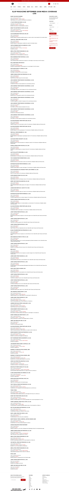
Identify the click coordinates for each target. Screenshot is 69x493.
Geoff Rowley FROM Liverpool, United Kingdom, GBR (23, 419)
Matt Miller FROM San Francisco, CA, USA (20, 407)
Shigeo (16, 82)
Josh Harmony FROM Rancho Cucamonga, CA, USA (22, 80)
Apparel (19, 6)
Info (54, 6)
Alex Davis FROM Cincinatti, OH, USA (19, 138)
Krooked (23, 444)
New (11, 6)
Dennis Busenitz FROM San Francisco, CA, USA (21, 332)
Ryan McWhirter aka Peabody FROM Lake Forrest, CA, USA (24, 169)
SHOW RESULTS (52, 33)
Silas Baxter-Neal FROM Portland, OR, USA (21, 120)
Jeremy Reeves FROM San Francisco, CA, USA (21, 74)
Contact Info (44, 479)
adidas (23, 334)
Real (23, 24)
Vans (23, 421)
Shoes (24, 6)
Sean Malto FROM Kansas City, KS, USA (19, 366)
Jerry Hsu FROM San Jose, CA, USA (18, 320)
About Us (43, 476)
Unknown (16, 24)
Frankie (16, 294)
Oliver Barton (17, 369)
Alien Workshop (25, 30)
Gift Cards (50, 6)
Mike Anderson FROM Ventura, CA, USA (20, 56)
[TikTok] (34, 489)
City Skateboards (25, 433)
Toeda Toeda (14, 390)
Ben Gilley (13, 249)
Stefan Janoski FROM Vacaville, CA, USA (20, 145)
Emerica (23, 305)
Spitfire (23, 346)
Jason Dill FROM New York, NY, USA (19, 39)
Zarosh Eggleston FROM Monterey (19, 424)
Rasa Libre (23, 294)
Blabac (16, 398)
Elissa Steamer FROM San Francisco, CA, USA (21, 230)
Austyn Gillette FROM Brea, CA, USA (19, 152)
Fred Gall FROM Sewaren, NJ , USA (19, 132)
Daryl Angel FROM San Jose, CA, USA (19, 413)
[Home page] (13, 4)
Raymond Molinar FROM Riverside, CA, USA (21, 163)
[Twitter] (37, 489)
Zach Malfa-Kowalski (18, 65)
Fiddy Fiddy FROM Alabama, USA (18, 268)
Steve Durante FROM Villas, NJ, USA (19, 175)
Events (36, 6)
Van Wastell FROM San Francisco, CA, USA (20, 442)
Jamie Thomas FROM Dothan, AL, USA (19, 211)
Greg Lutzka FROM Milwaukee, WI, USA (19, 51)
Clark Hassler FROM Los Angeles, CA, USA (20, 372)
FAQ (43, 478)
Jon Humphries (17, 375)
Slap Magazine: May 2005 (53, 43)
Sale (32, 6)
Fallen (23, 404)
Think (23, 317)
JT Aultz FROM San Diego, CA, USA (18, 22)
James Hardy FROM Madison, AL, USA (19, 297)
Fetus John (13, 453)
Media (41, 6)
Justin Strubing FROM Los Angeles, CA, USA (21, 45)
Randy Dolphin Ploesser (16, 16)
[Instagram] (29, 489)
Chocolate (24, 311)
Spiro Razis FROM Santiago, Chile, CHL (20, 378)
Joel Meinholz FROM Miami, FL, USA (19, 291)
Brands (28, 6)
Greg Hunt (17, 30)
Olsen (16, 323)
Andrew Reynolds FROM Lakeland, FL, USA (21, 303)
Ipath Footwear (25, 340)
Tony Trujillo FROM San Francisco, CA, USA (21, 384)
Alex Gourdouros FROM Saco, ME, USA (19, 33)
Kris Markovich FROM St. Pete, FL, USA (19, 236)
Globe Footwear (25, 450)
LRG (23, 352)
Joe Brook (17, 42)
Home (11, 9)
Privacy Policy (44, 477)
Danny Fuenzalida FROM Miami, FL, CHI (19, 314)
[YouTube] (39, 489)
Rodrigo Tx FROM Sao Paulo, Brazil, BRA (20, 349)
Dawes (16, 427)
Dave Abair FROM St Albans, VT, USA (19, 68)
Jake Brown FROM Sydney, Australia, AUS (20, 343)
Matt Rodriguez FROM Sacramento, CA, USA (21, 337)
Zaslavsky (17, 76)
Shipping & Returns (45, 480)
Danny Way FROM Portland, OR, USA (19, 395)
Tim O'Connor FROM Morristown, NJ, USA (20, 158)
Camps (45, 6)
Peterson (16, 36)
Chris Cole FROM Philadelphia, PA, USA (20, 361)
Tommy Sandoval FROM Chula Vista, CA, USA (21, 401)
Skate (14, 6)
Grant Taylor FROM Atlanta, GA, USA (19, 27)
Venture (23, 392)
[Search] (49, 4)
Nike (25, 375)
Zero (23, 363)
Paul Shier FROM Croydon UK (17, 62)
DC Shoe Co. (24, 398)
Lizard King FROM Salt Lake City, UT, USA (20, 187)
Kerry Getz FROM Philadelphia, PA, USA (20, 181)
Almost (23, 53)
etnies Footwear (26, 369)
